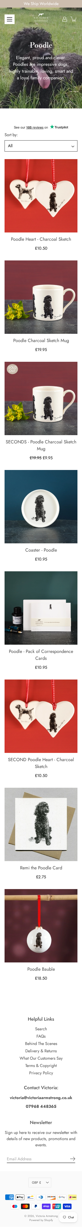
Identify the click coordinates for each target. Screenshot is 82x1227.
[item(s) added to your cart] (73, 19)
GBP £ (36, 1182)
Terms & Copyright (41, 1066)
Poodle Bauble (41, 969)
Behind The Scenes (41, 1044)
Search (41, 1029)
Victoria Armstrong (47, 1216)
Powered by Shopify (41, 1220)
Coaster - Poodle (41, 550)
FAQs (41, 1036)
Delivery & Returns (41, 1051)
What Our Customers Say (41, 1058)
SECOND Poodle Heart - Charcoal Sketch (41, 763)
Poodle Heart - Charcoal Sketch (41, 239)
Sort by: (11, 135)
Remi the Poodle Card (41, 868)
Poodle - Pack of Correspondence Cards (41, 654)
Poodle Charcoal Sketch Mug (41, 340)
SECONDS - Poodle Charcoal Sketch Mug (41, 445)
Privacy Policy (41, 1073)
